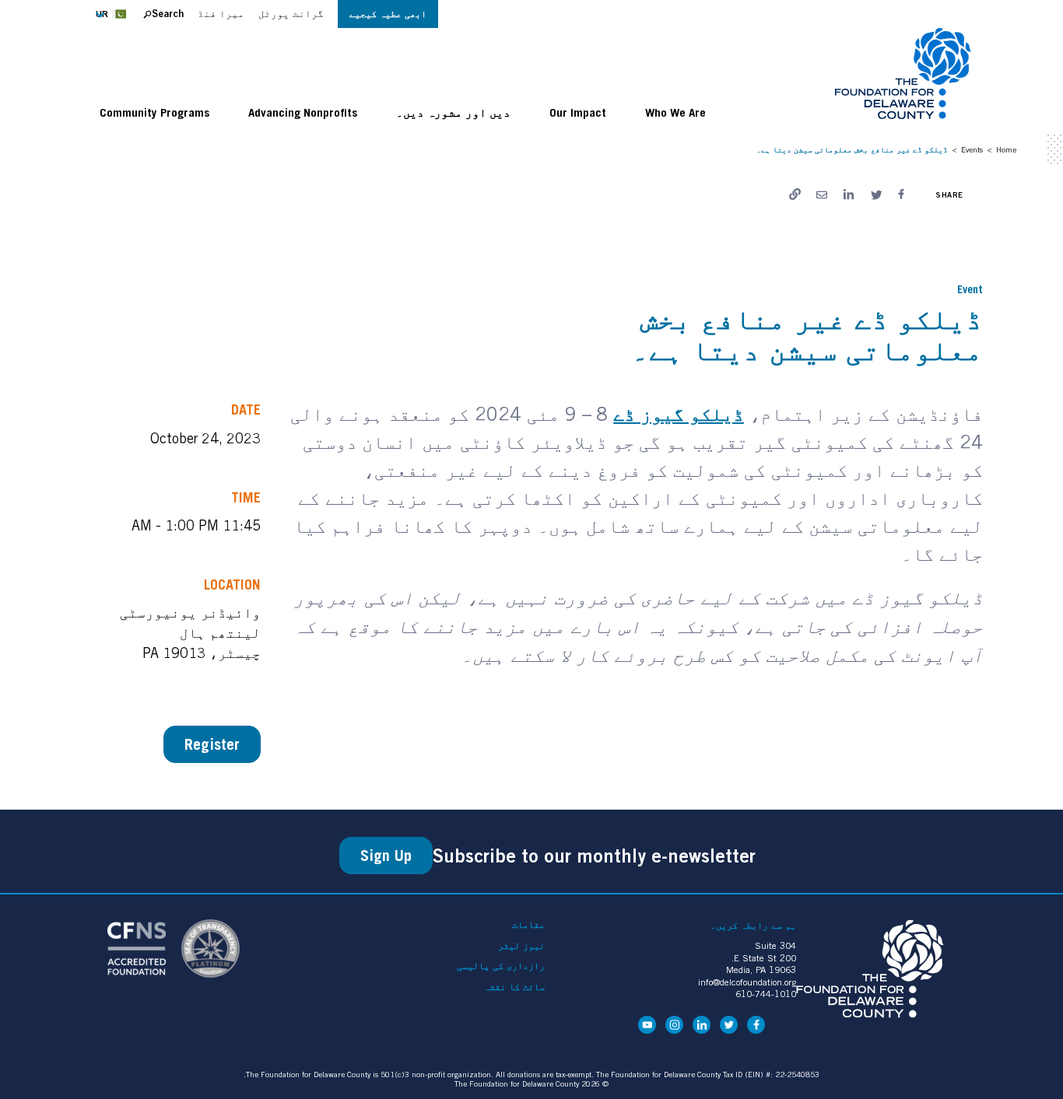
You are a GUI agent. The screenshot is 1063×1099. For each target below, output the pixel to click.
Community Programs (154, 112)
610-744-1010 (765, 993)
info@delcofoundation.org (747, 982)
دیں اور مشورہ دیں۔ (453, 112)
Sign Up (386, 855)
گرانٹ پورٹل (291, 13)
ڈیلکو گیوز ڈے (678, 414)
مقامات (528, 924)
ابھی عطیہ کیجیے (387, 13)
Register (212, 744)
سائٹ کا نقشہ (514, 987)
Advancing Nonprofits (302, 112)
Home (1006, 149)
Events (972, 149)
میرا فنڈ (221, 13)
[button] (115, 14)
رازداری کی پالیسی (501, 966)
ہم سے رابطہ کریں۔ (753, 925)
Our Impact (577, 112)
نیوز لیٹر (521, 945)
